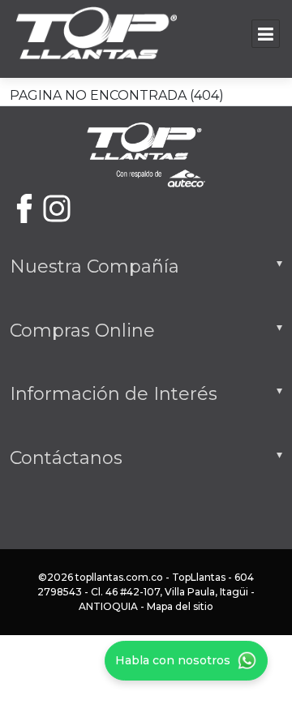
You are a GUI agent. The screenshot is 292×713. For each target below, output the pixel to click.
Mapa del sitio (180, 606)
